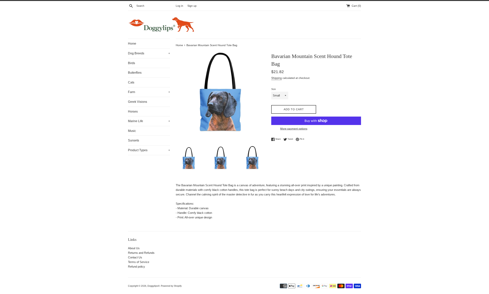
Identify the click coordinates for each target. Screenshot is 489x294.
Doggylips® (153, 286)
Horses (133, 111)
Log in (179, 5)
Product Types (149, 150)
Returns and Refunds (141, 252)
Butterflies (135, 72)
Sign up (192, 5)
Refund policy (136, 266)
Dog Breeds (149, 53)
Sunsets (133, 140)
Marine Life (149, 121)
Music (132, 130)
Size (273, 89)
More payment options (293, 128)
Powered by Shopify (171, 286)
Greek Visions (137, 101)
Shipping (276, 77)
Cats (131, 82)
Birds (131, 63)
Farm (149, 92)
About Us (134, 248)
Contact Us (135, 257)
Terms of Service (138, 262)
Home (132, 43)
